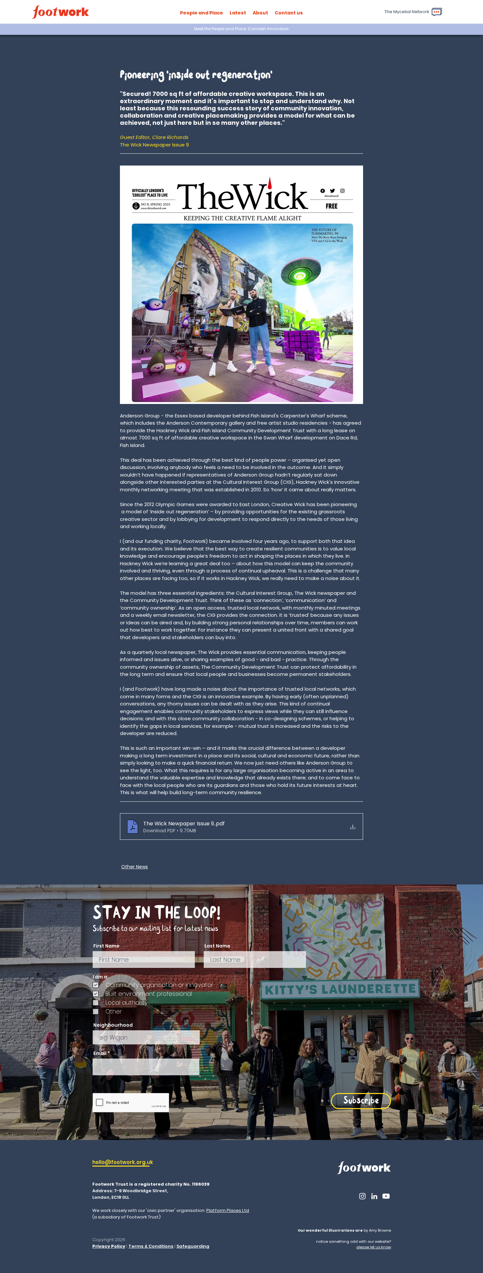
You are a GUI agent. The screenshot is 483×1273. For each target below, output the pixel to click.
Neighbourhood (113, 1025)
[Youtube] (386, 1196)
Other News (134, 866)
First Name (106, 946)
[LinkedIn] (374, 1196)
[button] (201, 13)
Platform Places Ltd (227, 1210)
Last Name (217, 946)
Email (99, 1053)
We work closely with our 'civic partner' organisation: (149, 1210)
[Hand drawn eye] (60, 12)
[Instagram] (362, 1196)
